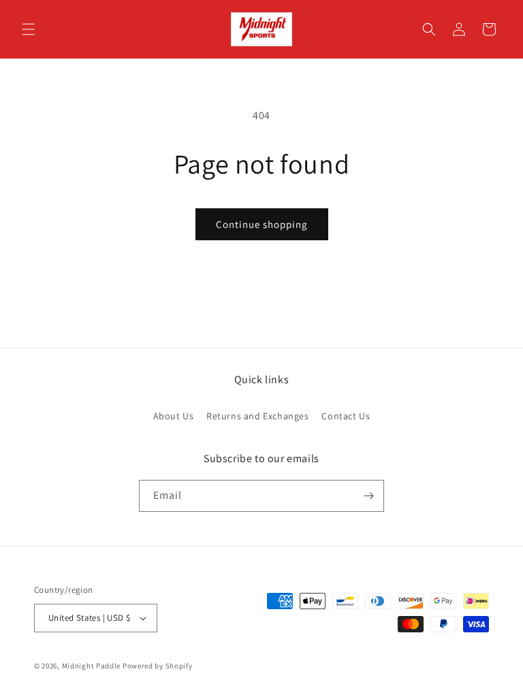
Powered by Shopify (158, 665)
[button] (29, 29)
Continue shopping (262, 224)
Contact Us (345, 416)
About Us (173, 416)
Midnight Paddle (91, 665)
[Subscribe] (368, 496)
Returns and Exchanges (257, 416)
